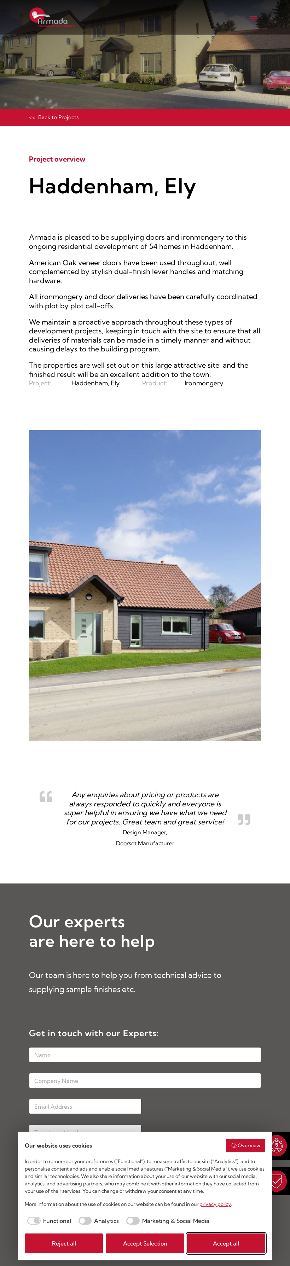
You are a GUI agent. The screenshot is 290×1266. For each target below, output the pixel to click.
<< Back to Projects (54, 117)
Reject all (64, 1243)
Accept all (226, 1243)
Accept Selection (145, 1243)
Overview (249, 1145)
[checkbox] (48, 1221)
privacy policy (215, 1204)
